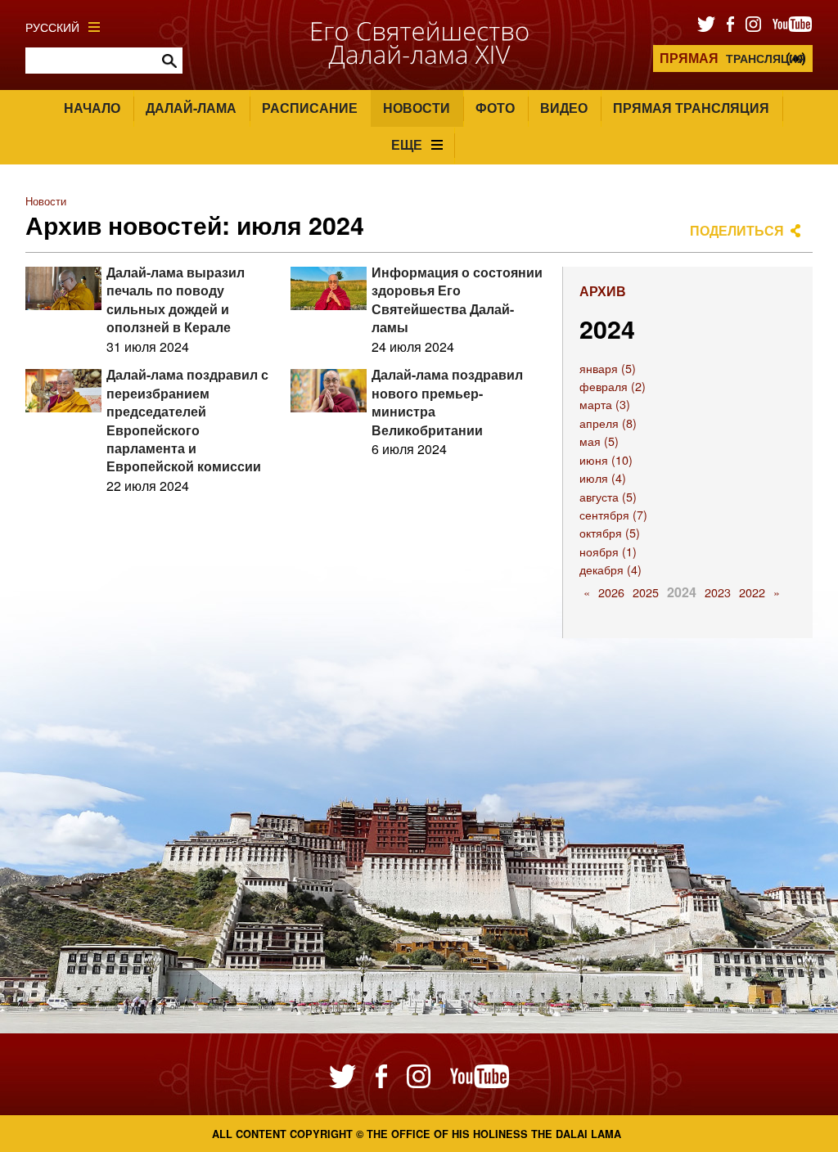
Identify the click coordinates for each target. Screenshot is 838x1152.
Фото (495, 107)
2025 (646, 592)
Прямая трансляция (691, 107)
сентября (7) (613, 514)
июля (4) (602, 477)
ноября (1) (608, 551)
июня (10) (606, 459)
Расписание (310, 107)
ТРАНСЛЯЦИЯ (732, 57)
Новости (416, 107)
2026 (611, 592)
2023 (718, 592)
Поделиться (737, 230)
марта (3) (604, 403)
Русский (52, 26)
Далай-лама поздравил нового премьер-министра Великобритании (447, 402)
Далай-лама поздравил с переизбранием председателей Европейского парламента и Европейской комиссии (187, 420)
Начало (92, 107)
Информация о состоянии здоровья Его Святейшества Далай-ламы (457, 299)
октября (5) (609, 532)
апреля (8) (608, 422)
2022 (752, 592)
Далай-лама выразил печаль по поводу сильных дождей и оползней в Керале (175, 299)
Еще (406, 144)
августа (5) (608, 496)
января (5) (607, 367)
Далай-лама (191, 107)
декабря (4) (610, 569)
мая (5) (599, 440)
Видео (564, 107)
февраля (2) (612, 385)
